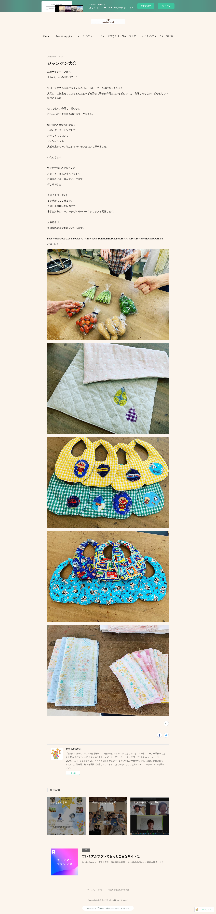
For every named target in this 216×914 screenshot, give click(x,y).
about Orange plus (63, 36)
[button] (46, 36)
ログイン (166, 6)
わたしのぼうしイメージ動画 (157, 36)
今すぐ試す (145, 5)
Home (46, 36)
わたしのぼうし (86, 36)
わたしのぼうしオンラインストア (118, 36)
